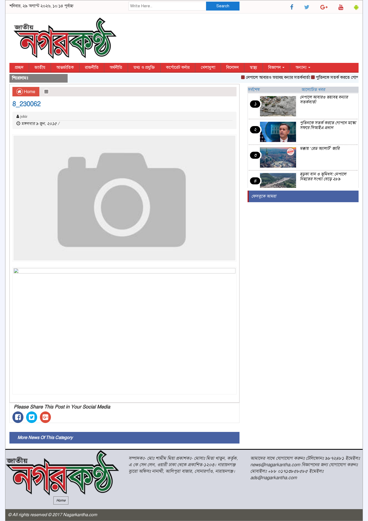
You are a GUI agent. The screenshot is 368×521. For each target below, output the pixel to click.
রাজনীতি (92, 67)
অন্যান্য (302, 67)
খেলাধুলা (208, 67)
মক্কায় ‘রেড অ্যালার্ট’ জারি (319, 148)
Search (222, 6)
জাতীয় (39, 67)
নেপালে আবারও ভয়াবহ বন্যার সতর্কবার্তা (273, 77)
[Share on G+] (45, 417)
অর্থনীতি (116, 67)
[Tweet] (31, 417)
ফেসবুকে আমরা (263, 196)
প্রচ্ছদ (19, 67)
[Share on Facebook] (17, 417)
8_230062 (26, 104)
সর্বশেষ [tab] (253, 89)
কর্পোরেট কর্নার (178, 67)
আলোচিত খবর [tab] (313, 89)
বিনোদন (232, 67)
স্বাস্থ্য (253, 67)
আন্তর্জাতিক (65, 67)
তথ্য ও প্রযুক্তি (144, 67)
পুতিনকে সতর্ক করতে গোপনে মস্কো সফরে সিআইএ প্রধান (328, 125)
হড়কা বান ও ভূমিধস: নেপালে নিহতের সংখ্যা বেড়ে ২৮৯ (323, 176)
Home (29, 91)
